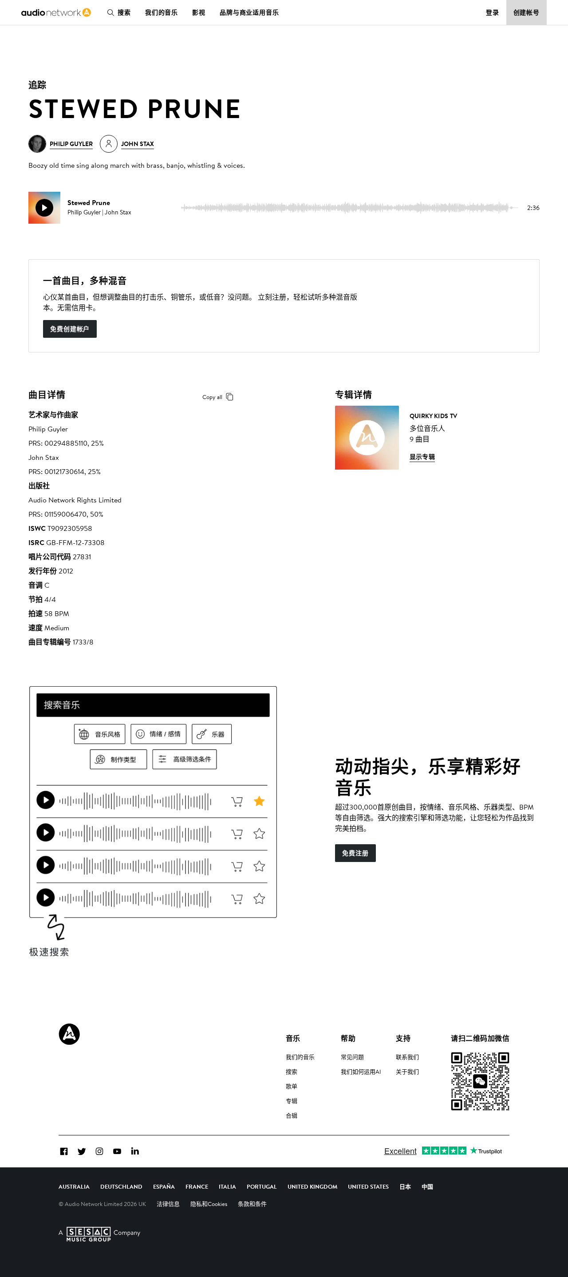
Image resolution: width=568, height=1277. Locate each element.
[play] (44, 208)
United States (368, 1186)
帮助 (348, 1038)
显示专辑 (422, 456)
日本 (405, 1186)
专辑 (291, 1101)
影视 (198, 12)
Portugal (262, 1186)
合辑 (291, 1115)
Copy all (212, 397)
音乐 (293, 1038)
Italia (227, 1186)
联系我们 (407, 1057)
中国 (427, 1186)
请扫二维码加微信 (480, 1038)
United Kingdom (312, 1186)
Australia (74, 1186)
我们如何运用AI (361, 1071)
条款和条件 (252, 1204)
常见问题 (352, 1057)
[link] (56, 12)
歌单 (291, 1086)
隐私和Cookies (208, 1204)
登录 (492, 12)
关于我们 (407, 1071)
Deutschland (121, 1186)
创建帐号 (526, 12)
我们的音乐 (161, 12)
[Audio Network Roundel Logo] (69, 1034)
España (164, 1186)
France (196, 1186)
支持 (403, 1038)
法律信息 (168, 1204)
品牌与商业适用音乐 (249, 12)
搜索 (124, 12)
